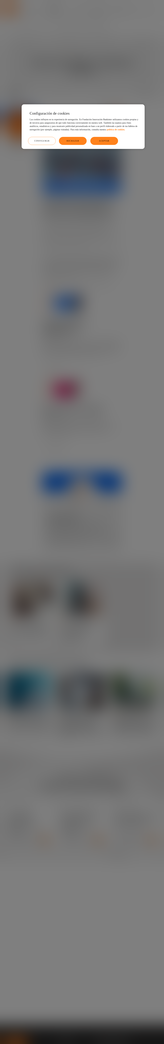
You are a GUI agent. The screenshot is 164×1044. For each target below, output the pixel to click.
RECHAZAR (73, 141)
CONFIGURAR (41, 141)
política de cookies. (116, 129)
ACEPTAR (104, 141)
